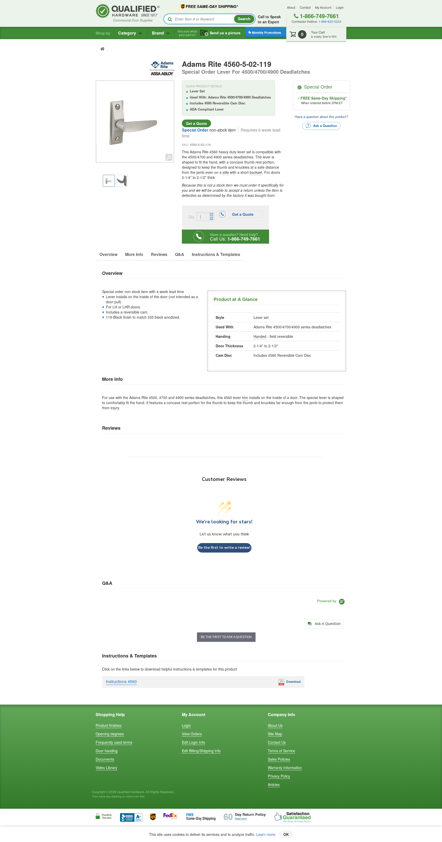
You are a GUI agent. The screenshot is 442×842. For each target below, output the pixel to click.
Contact (305, 7)
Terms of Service (281, 750)
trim (245, 397)
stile (226, 172)
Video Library (106, 767)
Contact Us (277, 742)
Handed (259, 336)
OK (286, 834)
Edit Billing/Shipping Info (201, 750)
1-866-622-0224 (329, 21)
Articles (274, 784)
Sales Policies (279, 759)
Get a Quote (196, 123)
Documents (105, 759)
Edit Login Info (193, 742)
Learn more (265, 834)
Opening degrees (110, 733)
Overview (108, 254)
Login (340, 7)
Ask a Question (324, 125)
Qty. (192, 216)
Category (127, 33)
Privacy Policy (279, 776)
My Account (323, 7)
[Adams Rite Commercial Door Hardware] (162, 67)
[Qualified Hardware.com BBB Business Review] (131, 817)
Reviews (159, 254)
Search (244, 18)
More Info (134, 254)
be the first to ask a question (226, 637)
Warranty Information (285, 767)
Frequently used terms (114, 742)
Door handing (107, 750)
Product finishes (108, 725)
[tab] (324, 624)
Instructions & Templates (216, 254)
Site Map (275, 733)
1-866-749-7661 (318, 16)
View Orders (192, 733)
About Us (275, 725)
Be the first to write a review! (224, 547)
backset (256, 172)
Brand (158, 33)
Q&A (179, 254)
